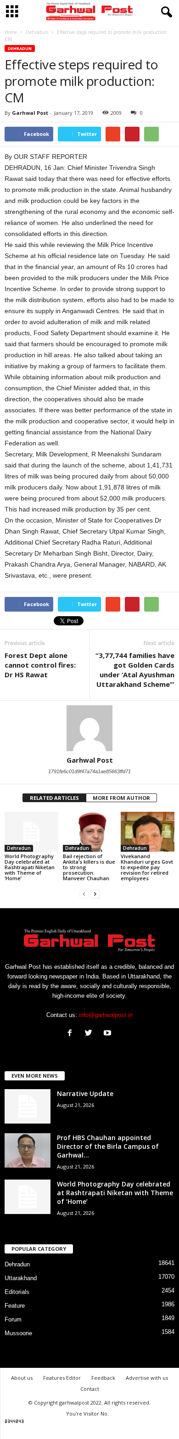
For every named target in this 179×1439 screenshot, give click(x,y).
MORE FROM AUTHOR (121, 797)
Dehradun (20, 48)
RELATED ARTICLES (54, 797)
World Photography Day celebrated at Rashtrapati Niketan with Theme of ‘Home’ (30, 867)
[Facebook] (71, 1033)
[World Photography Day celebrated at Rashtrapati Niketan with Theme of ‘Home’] (31, 832)
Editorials (17, 1291)
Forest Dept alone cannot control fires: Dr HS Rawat (40, 665)
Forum (13, 1319)
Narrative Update (85, 1093)
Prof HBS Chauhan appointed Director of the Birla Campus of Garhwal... (108, 1146)
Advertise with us (147, 1377)
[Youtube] (108, 1033)
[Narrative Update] (27, 1106)
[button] (165, 12)
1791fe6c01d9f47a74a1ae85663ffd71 (89, 771)
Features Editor (62, 1377)
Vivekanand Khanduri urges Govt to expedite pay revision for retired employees (147, 867)
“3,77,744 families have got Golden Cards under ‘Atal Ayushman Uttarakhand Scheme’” (134, 670)
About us (22, 1377)
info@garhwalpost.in (106, 1015)
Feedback (103, 1377)
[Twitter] (90, 1033)
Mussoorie (18, 1333)
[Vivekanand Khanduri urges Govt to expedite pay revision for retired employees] (147, 832)
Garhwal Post (30, 112)
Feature (15, 1305)
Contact (89, 1388)
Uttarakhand (21, 1278)
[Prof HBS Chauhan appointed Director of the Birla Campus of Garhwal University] (27, 1150)
